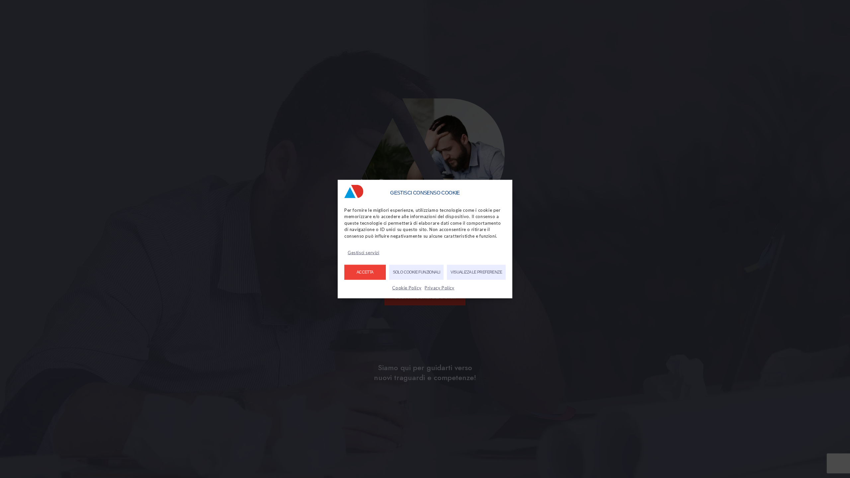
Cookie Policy (406, 287)
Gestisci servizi (364, 252)
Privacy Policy (439, 287)
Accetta (365, 272)
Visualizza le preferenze (476, 272)
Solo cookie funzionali (416, 272)
